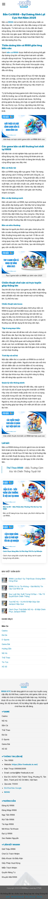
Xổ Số (4, 666)
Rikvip (39, 896)
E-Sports (5, 639)
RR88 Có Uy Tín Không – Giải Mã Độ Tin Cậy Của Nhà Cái (26, 587)
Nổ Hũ (4, 653)
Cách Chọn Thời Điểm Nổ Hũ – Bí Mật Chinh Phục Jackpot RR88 (27, 610)
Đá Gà (4, 635)
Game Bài (6, 644)
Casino (5, 630)
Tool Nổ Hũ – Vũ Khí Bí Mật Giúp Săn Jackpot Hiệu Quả (24, 603)
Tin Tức (5, 662)
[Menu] (3, 4)
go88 (8, 896)
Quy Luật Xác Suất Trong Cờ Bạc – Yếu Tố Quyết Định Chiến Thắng (27, 595)
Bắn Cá (5, 626)
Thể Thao (6, 657)
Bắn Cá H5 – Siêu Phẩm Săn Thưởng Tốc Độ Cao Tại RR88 (22, 508)
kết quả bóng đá (17, 896)
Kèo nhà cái (30, 896)
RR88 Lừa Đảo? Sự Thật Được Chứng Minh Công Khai (27, 580)
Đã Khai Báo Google (12, 788)
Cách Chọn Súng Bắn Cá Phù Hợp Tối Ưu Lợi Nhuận (22, 551)
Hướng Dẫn (6, 648)
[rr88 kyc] (24, 4)
